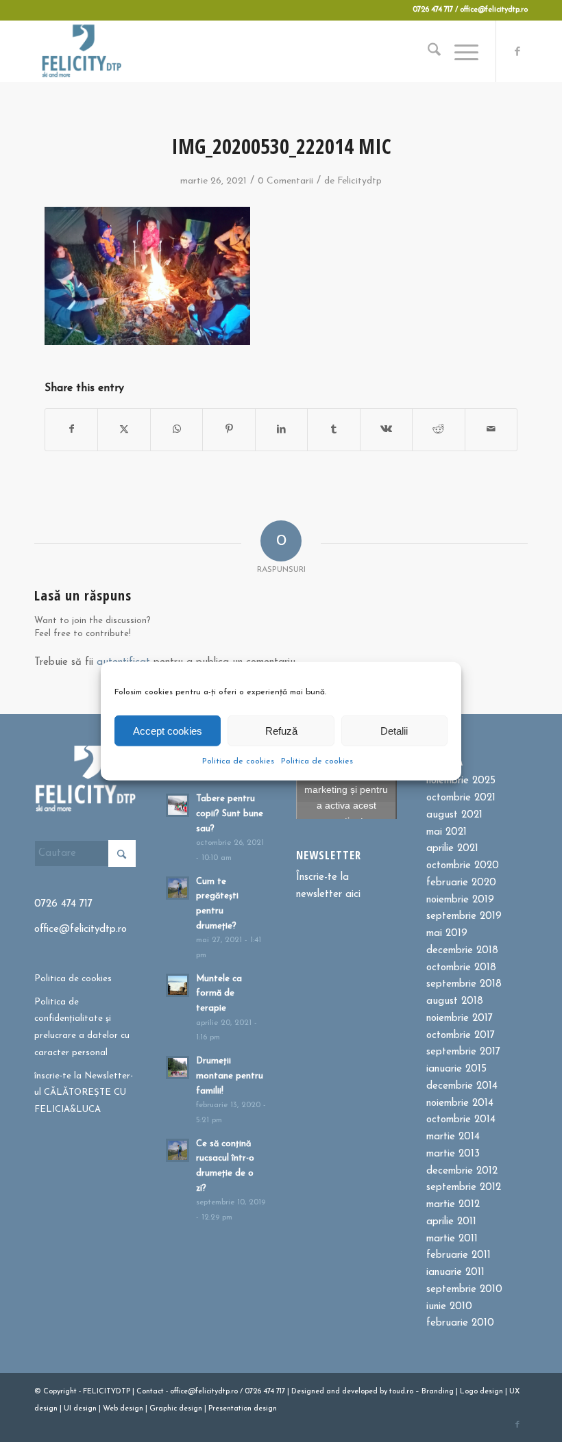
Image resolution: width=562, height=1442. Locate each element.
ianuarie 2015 (456, 1069)
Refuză (281, 730)
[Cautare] (427, 51)
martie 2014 (453, 1137)
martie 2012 (453, 1205)
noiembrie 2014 (459, 1103)
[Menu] (459, 51)
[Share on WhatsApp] (176, 429)
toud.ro (401, 1391)
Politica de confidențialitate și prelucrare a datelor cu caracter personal (82, 1027)
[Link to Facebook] (517, 51)
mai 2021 (446, 832)
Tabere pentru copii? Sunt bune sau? (229, 813)
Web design (123, 1409)
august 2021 (454, 815)
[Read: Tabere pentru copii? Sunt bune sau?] (177, 805)
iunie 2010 (449, 1307)
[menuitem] (427, 51)
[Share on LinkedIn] (281, 429)
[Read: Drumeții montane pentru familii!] (177, 1067)
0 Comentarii (285, 181)
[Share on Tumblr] (333, 429)
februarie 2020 (461, 883)
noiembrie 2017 (459, 1018)
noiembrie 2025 (461, 781)
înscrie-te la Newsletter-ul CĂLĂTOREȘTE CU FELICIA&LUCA (83, 1093)
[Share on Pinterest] (228, 429)
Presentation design (242, 1409)
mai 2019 (446, 933)
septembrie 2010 (464, 1290)
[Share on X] (123, 429)
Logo (469, 1391)
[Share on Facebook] (71, 429)
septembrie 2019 (464, 916)
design (491, 1391)
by (383, 1391)
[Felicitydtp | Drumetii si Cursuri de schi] (81, 51)
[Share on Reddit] (438, 429)
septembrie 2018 (464, 984)
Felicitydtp (359, 181)
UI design (80, 1409)
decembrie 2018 (462, 951)
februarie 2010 (460, 1323)
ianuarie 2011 (455, 1272)
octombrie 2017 (460, 1035)
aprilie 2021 (452, 849)
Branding (438, 1391)
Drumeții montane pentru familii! (229, 1076)
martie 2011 (452, 1239)
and (333, 1391)
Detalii (394, 730)
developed (360, 1391)
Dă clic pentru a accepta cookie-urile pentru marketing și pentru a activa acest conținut (346, 781)
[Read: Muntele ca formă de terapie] (177, 985)
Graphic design (175, 1409)
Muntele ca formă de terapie (219, 993)
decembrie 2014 (462, 1086)
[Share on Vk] (386, 429)
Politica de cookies (238, 761)
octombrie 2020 (462, 866)
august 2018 (454, 1001)
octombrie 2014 (461, 1120)
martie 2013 (453, 1154)
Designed (307, 1391)
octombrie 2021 (461, 798)
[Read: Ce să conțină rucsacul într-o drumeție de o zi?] (177, 1150)
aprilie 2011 (451, 1222)
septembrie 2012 (463, 1187)
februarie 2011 (458, 1255)
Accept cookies (167, 730)
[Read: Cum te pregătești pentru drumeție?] (177, 888)
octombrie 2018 (461, 968)
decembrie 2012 (462, 1171)
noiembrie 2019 (460, 900)
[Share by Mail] (491, 429)
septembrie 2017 (463, 1052)
